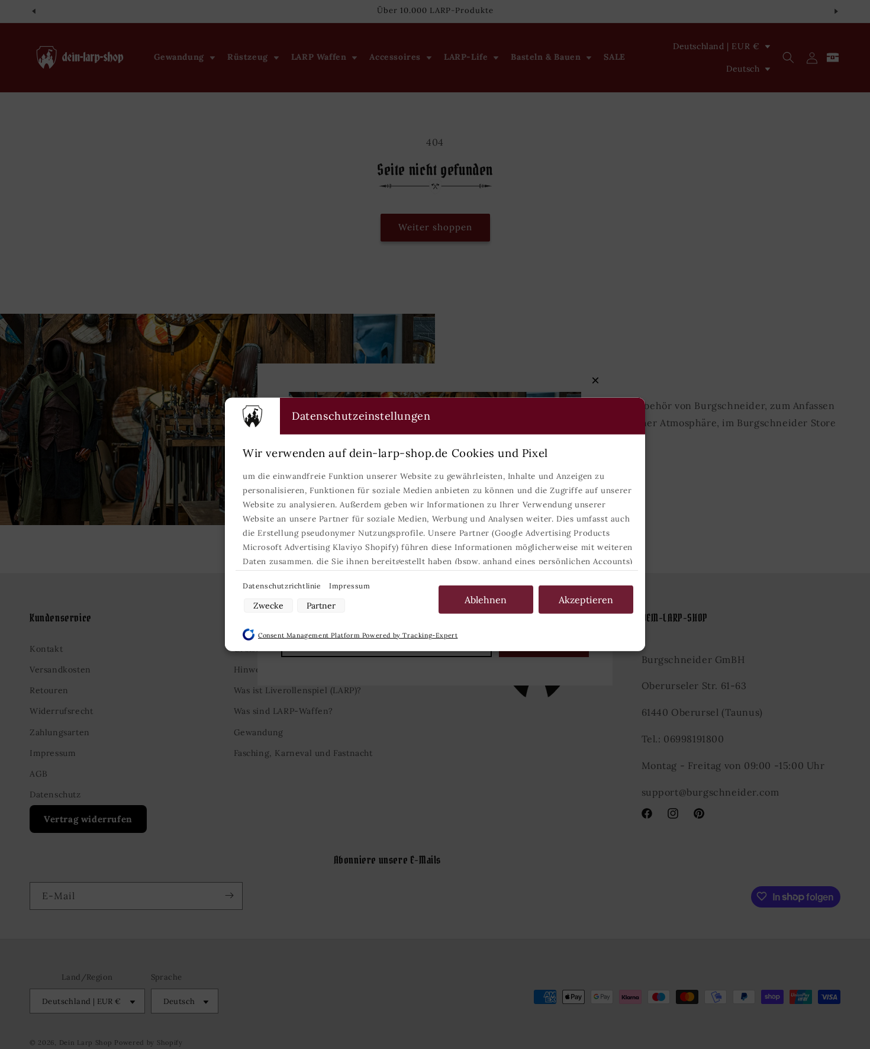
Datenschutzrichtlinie (283, 585)
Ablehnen (486, 600)
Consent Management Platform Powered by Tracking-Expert (357, 635)
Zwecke (268, 605)
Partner (321, 605)
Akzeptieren (586, 600)
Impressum (349, 585)
